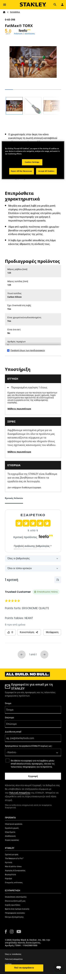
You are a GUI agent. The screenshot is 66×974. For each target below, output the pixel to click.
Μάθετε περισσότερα (19, 408)
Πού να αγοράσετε (24, 967)
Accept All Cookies (46, 171)
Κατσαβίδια (15, 12)
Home (4, 12)
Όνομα (8, 703)
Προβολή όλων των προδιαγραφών (27, 350)
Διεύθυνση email (13, 731)
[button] (6, 932)
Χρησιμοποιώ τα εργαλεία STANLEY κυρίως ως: (28, 746)
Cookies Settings (32, 162)
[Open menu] (4, 4)
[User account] (62, 4)
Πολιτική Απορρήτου (19, 792)
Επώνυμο (9, 717)
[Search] (55, 4)
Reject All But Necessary (21, 171)
